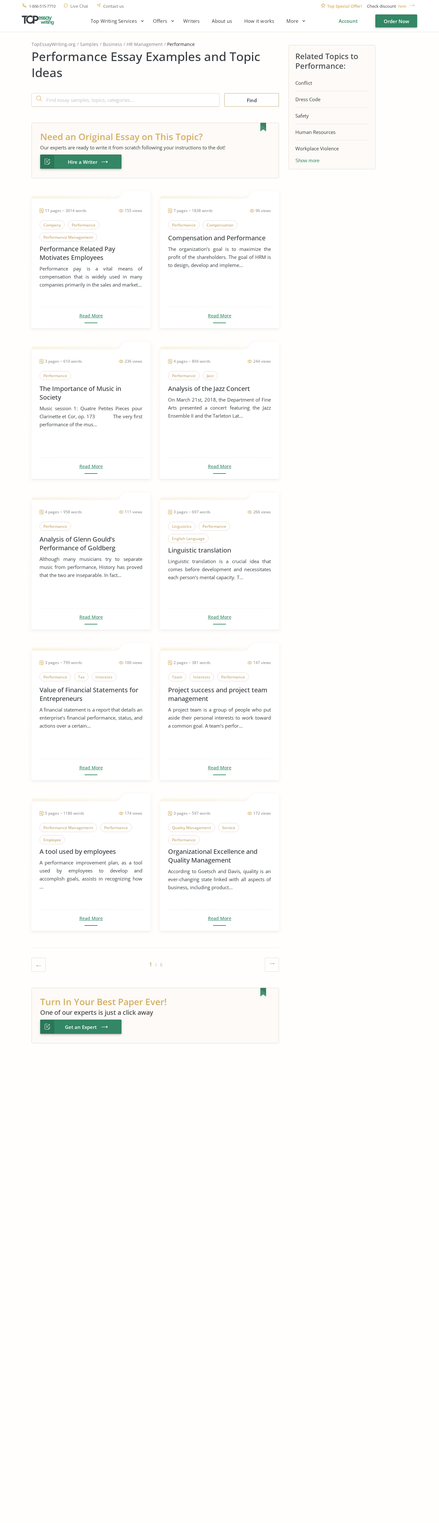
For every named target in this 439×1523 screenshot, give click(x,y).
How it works (259, 21)
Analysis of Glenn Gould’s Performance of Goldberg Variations (77, 543)
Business (112, 44)
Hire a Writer (82, 162)
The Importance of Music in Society (80, 393)
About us (222, 21)
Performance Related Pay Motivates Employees (77, 253)
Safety (302, 115)
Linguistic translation (199, 550)
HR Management (145, 44)
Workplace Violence (317, 148)
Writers (191, 21)
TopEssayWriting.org (53, 44)
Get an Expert (81, 1027)
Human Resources (315, 132)
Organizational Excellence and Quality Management (212, 855)
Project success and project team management (217, 694)
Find (252, 100)
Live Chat (79, 6)
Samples (89, 44)
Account (348, 21)
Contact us (113, 6)
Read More (91, 315)
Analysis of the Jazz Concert (209, 388)
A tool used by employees (78, 851)
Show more (307, 160)
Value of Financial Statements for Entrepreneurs (89, 694)
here (402, 6)
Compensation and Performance (216, 238)
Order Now (396, 21)
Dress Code (307, 99)
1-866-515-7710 (42, 6)
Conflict (303, 83)
